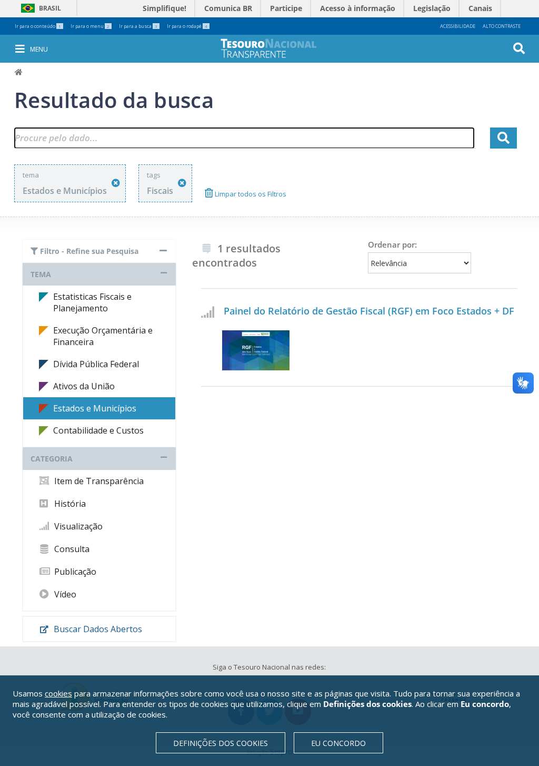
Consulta (70, 549)
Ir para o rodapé (187, 26)
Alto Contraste (502, 26)
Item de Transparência (98, 481)
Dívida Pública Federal (96, 364)
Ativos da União (84, 386)
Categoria (52, 459)
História (69, 503)
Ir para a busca (138, 26)
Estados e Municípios (94, 408)
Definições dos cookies (220, 743)
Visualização (77, 526)
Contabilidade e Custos (98, 430)
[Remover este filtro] (116, 183)
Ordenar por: (392, 244)
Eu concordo (338, 743)
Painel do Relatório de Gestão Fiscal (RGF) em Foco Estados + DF (369, 311)
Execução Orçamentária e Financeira (103, 336)
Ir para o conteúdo (38, 26)
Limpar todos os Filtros (249, 194)
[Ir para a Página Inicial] (276, 48)
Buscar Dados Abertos (97, 629)
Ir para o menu (90, 26)
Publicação (74, 571)
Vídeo (64, 594)
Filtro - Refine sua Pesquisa (88, 251)
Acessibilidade (457, 26)
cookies (58, 693)
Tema (41, 274)
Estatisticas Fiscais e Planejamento (92, 302)
